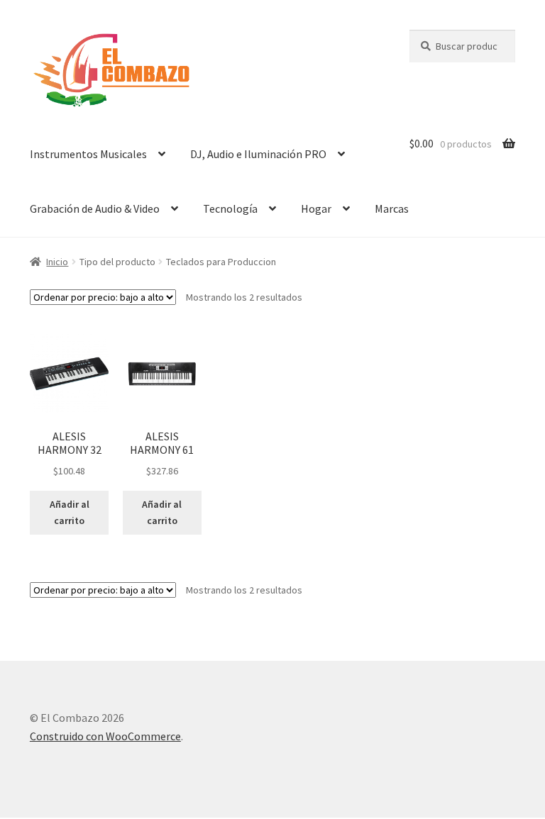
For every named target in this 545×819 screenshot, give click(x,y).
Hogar (316, 208)
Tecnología (230, 208)
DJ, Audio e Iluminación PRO (258, 154)
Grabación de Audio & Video (95, 208)
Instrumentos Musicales (88, 154)
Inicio (57, 261)
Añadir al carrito (69, 512)
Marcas (392, 208)
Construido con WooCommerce (105, 736)
